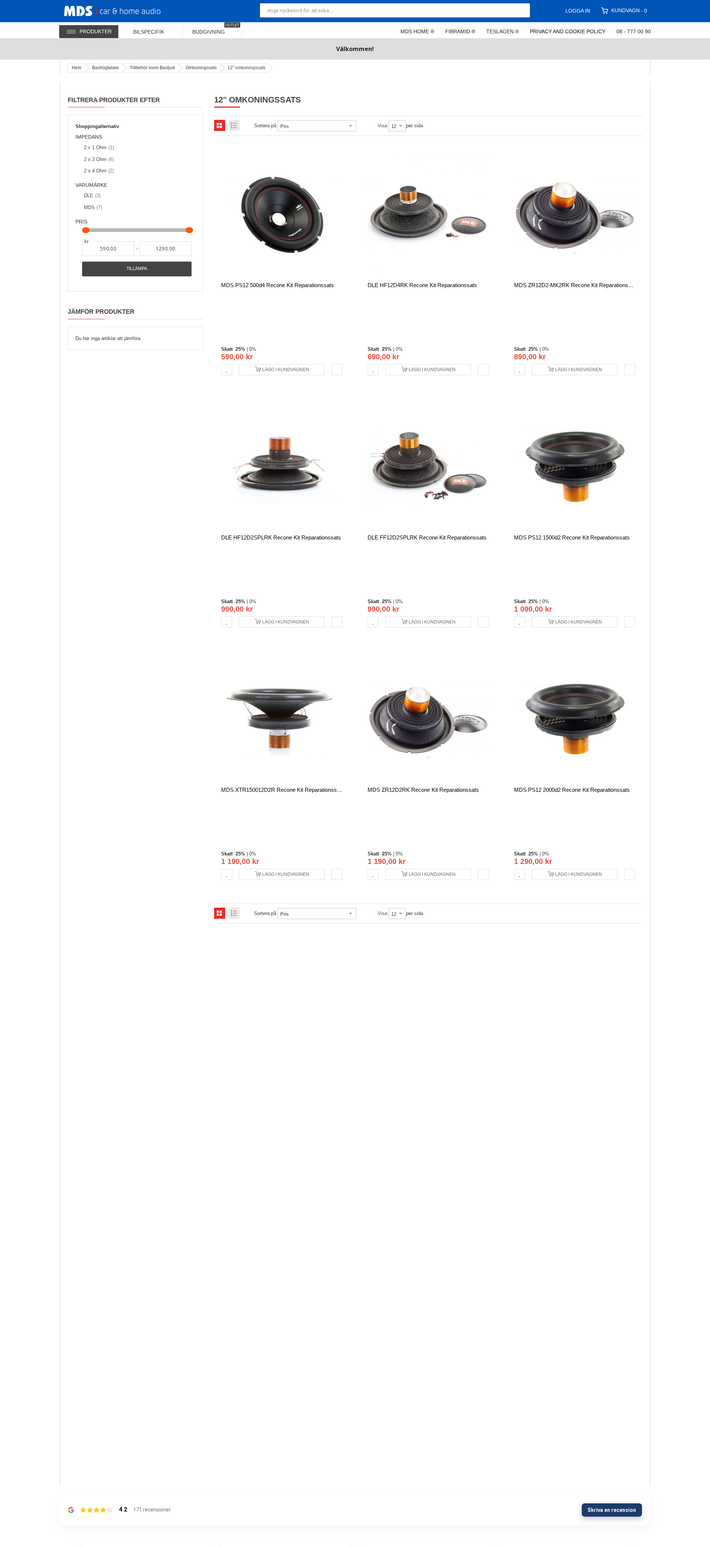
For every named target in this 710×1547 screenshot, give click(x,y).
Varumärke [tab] (91, 185)
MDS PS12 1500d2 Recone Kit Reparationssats (572, 537)
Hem (76, 67)
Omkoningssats (201, 67)
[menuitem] (153, 30)
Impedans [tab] (88, 137)
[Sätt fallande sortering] (361, 126)
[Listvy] (234, 125)
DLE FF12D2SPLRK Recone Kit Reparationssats (427, 537)
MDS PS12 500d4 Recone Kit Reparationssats (277, 285)
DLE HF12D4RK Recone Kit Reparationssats (422, 285)
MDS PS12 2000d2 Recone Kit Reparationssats (572, 790)
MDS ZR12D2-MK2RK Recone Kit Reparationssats (576, 285)
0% (252, 349)
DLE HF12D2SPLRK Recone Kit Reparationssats (281, 537)
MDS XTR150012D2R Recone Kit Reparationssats (282, 790)
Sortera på (265, 125)
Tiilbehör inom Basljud (152, 67)
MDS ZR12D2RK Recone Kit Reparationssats (423, 790)
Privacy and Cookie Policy (567, 31)
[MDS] (121, 10)
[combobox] (395, 10)
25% (240, 349)
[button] (226, 369)
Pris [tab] (81, 222)
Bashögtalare (105, 67)
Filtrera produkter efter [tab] (114, 100)
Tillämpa (136, 268)
